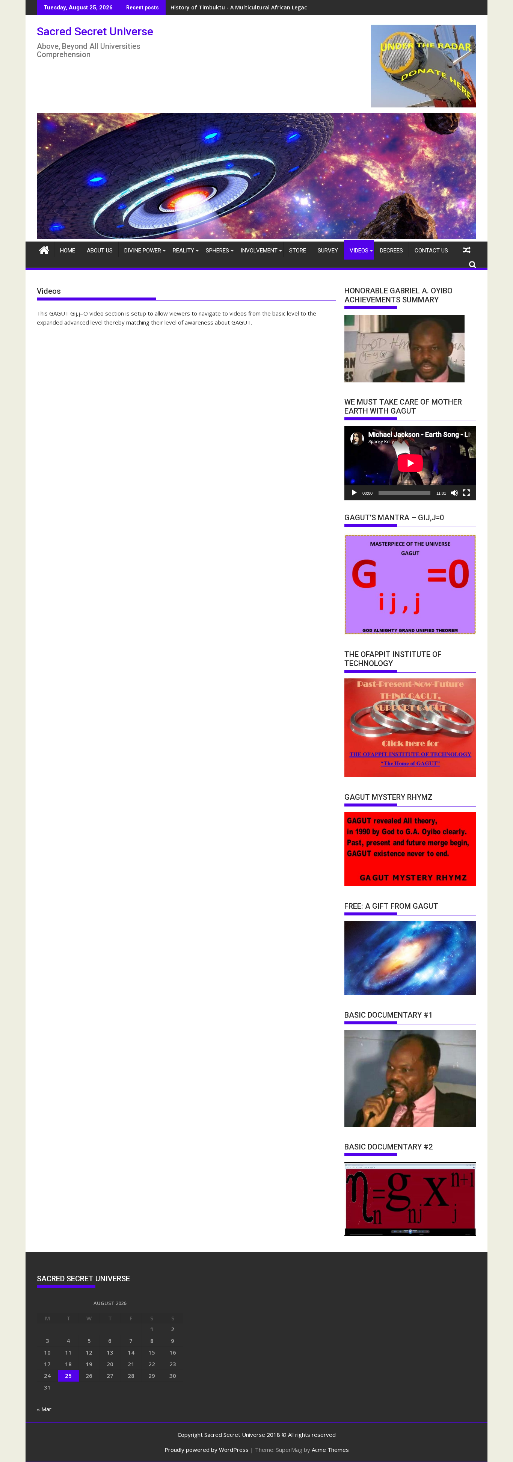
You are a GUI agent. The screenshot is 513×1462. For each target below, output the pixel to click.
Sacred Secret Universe (95, 31)
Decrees (391, 250)
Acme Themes (330, 1449)
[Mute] (454, 493)
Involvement (259, 250)
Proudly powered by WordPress (206, 1449)
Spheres (217, 250)
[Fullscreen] (466, 493)
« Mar (44, 1409)
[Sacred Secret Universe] (256, 237)
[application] (410, 463)
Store (297, 250)
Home (67, 250)
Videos (359, 250)
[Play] (354, 493)
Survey (328, 250)
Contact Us (431, 250)
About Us (100, 250)
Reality (183, 250)
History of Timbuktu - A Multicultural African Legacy (240, 7)
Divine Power (142, 250)
